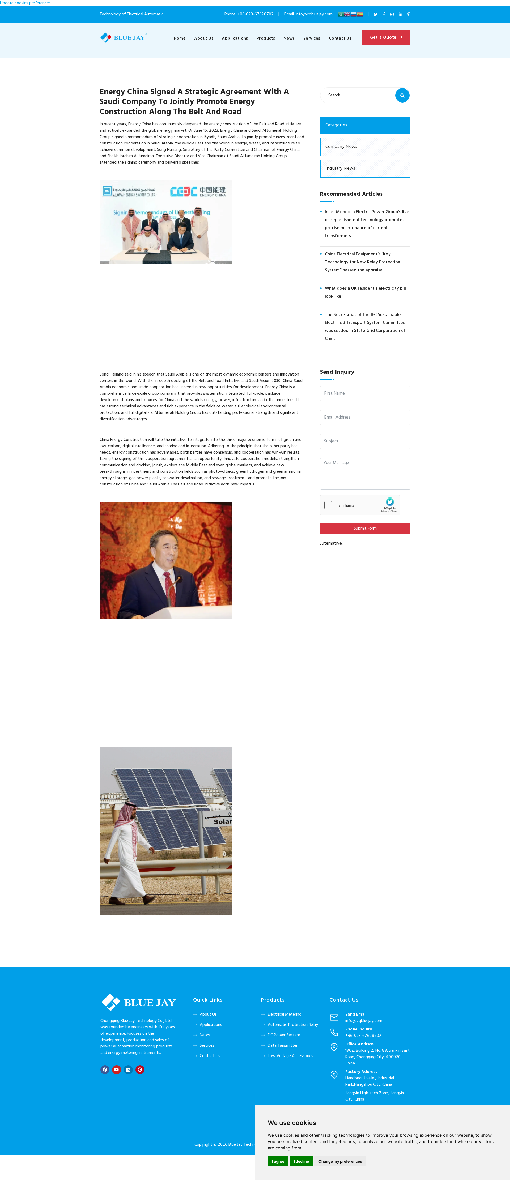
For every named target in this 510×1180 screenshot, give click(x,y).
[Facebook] (104, 1069)
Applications (235, 38)
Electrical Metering (284, 1014)
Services (311, 38)
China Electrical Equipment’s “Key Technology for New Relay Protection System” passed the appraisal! (362, 262)
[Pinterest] (139, 1069)
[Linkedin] (128, 1069)
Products (266, 38)
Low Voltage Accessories (290, 1056)
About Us (203, 38)
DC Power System (284, 1035)
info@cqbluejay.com (363, 1020)
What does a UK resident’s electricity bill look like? (365, 292)
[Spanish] (360, 14)
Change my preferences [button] (340, 1161)
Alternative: (331, 543)
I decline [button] (301, 1161)
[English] (347, 14)
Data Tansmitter (283, 1045)
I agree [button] (278, 1161)
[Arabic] (341, 14)
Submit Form (365, 528)
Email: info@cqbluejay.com (309, 14)
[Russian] (353, 14)
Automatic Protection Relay (293, 1025)
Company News (341, 147)
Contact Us (340, 38)
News (289, 38)
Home (180, 38)
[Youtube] (116, 1069)
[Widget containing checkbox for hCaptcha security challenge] (360, 505)
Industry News (340, 168)
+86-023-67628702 (255, 14)
